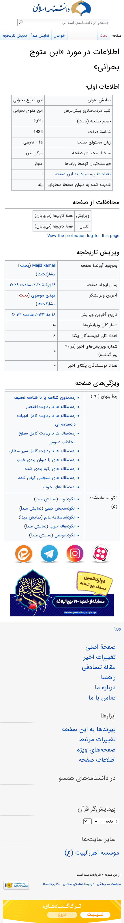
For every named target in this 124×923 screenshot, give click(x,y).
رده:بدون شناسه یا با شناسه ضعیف (45, 397)
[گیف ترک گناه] (62, 911)
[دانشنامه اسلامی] (62, 8)
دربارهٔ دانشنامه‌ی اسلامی (78, 884)
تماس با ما (102, 698)
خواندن (59, 36)
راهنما (108, 677)
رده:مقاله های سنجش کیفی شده (47, 477)
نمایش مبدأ (46, 499)
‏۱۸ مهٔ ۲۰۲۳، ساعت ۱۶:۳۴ (34, 314)
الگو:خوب (67, 499)
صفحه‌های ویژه (96, 750)
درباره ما (105, 687)
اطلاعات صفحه (97, 760)
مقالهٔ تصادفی (99, 667)
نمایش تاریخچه (14, 36)
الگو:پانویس (65, 535)
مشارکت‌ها (46, 274)
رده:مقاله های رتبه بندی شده (50, 468)
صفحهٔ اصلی (100, 647)
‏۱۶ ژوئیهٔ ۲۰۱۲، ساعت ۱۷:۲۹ (33, 284)
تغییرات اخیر (100, 657)
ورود (117, 628)
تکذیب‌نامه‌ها (51, 884)
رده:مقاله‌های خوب (59, 487)
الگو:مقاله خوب (63, 526)
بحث (24, 265)
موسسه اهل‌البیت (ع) (92, 853)
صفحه (117, 36)
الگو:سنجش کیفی (60, 508)
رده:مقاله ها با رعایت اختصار (51, 406)
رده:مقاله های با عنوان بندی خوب (46, 459)
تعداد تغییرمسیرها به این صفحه (83, 174)
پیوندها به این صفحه (89, 729)
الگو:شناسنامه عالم (60, 517)
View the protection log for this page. (82, 235)
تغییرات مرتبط (97, 739)
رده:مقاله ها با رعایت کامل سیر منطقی (42, 450)
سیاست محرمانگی (109, 884)
